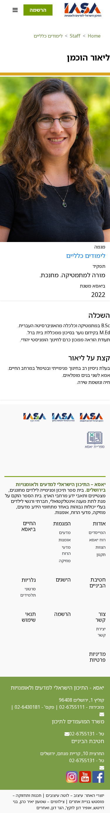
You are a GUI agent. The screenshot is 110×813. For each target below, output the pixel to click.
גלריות (28, 580)
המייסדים (97, 532)
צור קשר (101, 617)
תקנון (101, 554)
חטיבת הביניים (97, 582)
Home (94, 36)
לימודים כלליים (48, 36)
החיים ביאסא (28, 526)
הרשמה (38, 9)
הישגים (63, 579)
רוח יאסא (97, 539)
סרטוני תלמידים (28, 592)
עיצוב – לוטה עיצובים (64, 795)
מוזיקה (65, 560)
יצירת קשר (101, 632)
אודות (99, 523)
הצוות (101, 547)
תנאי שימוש (29, 617)
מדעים (65, 532)
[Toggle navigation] (15, 10)
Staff (75, 36)
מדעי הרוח (66, 550)
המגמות (62, 523)
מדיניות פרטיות (97, 657)
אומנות (65, 539)
